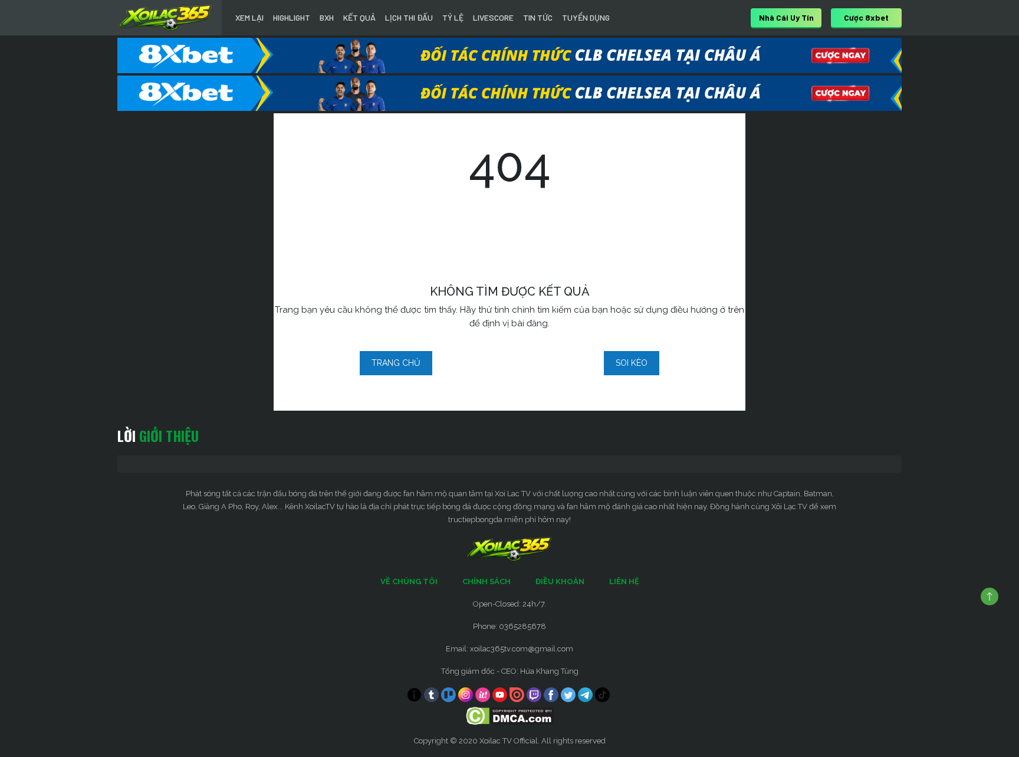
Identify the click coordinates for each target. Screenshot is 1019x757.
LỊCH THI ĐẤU (409, 17)
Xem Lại (249, 17)
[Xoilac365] (165, 17)
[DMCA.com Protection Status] (510, 715)
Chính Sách (486, 581)
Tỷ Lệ (453, 17)
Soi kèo (631, 363)
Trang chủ (396, 363)
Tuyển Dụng (586, 17)
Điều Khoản (559, 581)
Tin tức (538, 17)
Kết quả (359, 17)
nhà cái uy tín (786, 17)
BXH (327, 17)
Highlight (291, 17)
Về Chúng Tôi (409, 581)
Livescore (493, 17)
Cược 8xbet (866, 17)
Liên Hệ (624, 581)
